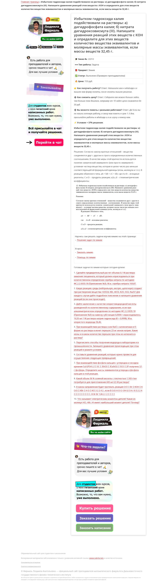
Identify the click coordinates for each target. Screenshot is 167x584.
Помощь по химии (86, 257)
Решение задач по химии (89, 240)
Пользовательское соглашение (30, 562)
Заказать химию (85, 252)
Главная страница (30, 1)
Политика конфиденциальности (31, 566)
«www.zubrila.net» (96, 558)
